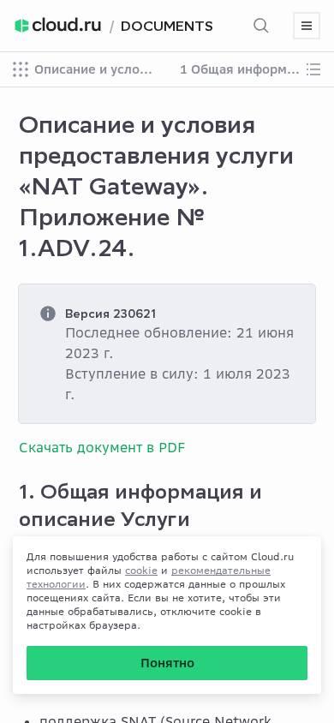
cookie (141, 570)
